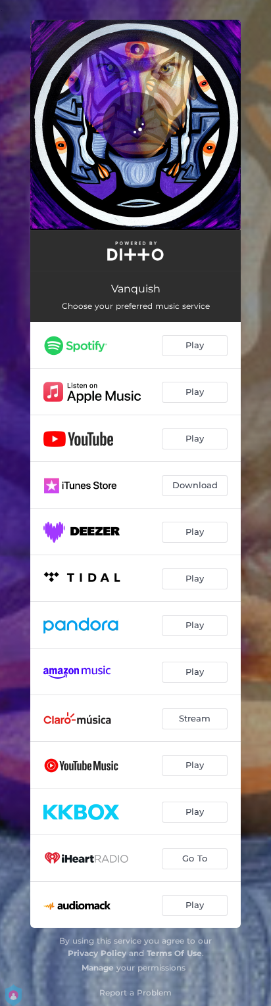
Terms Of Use (174, 953)
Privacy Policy (97, 953)
